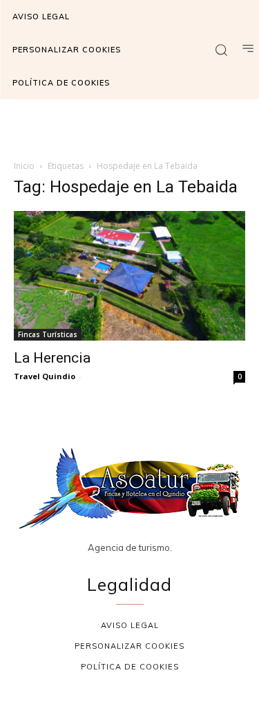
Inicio (24, 166)
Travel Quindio (44, 376)
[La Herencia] (129, 276)
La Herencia (52, 358)
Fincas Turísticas (47, 334)
